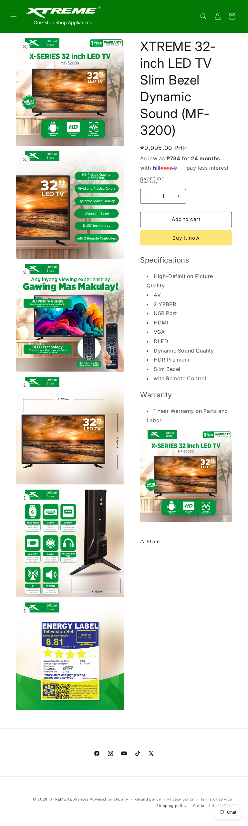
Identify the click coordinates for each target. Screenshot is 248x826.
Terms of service (216, 799)
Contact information (212, 805)
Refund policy (147, 799)
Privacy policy (180, 799)
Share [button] (153, 541)
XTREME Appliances (69, 799)
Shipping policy (171, 805)
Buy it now (186, 238)
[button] (13, 16)
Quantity (149, 181)
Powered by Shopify (109, 799)
